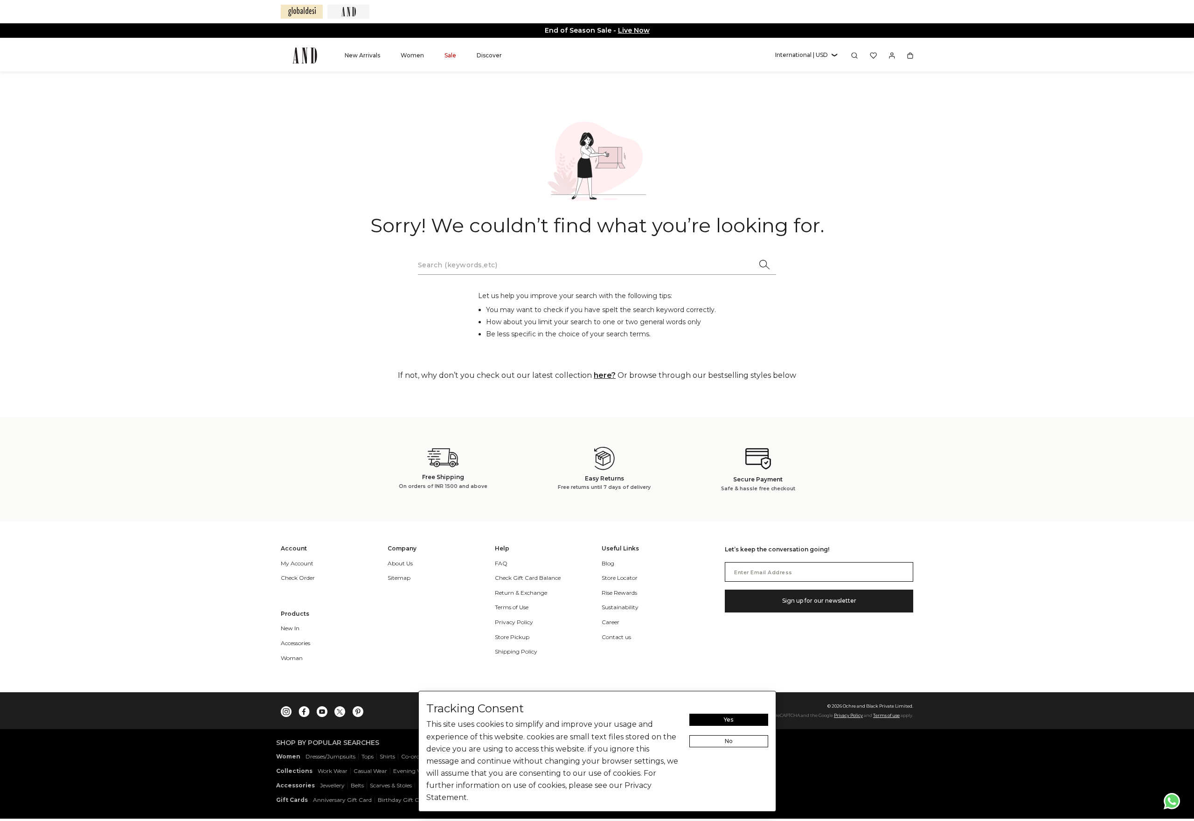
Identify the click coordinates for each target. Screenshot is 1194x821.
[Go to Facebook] (304, 709)
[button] (806, 55)
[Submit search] (765, 265)
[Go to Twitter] (340, 709)
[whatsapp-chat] (1172, 801)
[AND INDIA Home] (305, 55)
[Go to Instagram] (286, 709)
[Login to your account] (892, 55)
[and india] (348, 12)
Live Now (634, 30)
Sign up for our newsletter (819, 600)
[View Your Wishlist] (873, 55)
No (729, 741)
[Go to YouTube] (322, 709)
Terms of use (886, 715)
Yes (728, 719)
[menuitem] (362, 55)
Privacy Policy (848, 715)
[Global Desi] (302, 12)
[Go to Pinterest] (357, 709)
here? (605, 375)
